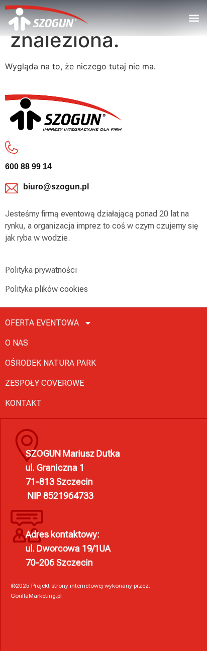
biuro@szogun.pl (56, 186)
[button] (193, 18)
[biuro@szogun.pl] (11, 188)
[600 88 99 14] (11, 147)
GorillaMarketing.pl (36, 595)
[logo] (46, 18)
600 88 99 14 (28, 166)
